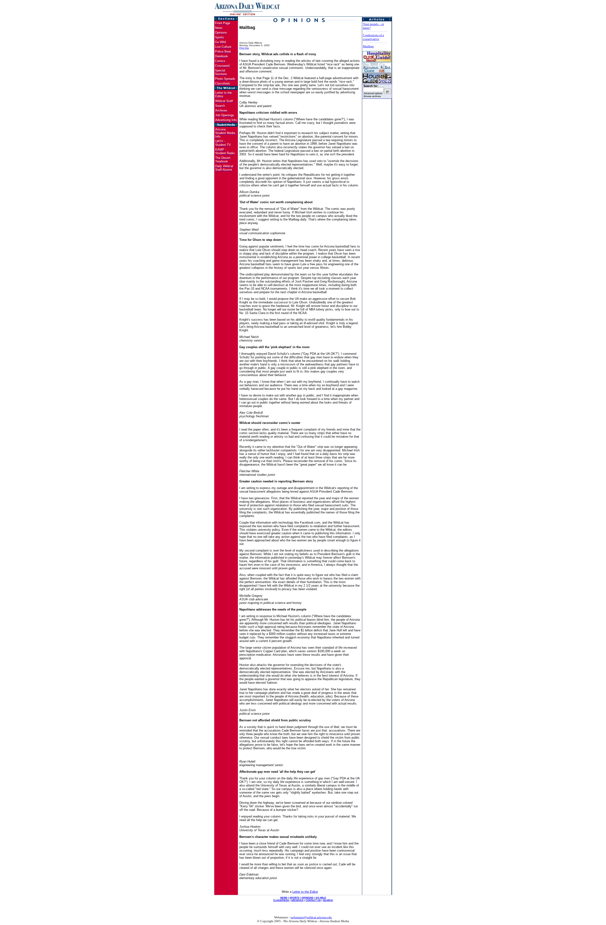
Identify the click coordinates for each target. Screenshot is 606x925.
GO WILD (321, 897)
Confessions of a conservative (373, 37)
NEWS (283, 897)
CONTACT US (313, 900)
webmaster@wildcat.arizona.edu (311, 917)
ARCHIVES (297, 900)
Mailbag (368, 46)
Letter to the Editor (305, 892)
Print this (244, 48)
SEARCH (328, 900)
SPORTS (294, 897)
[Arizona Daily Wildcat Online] (247, 15)
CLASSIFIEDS (281, 900)
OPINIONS (307, 897)
